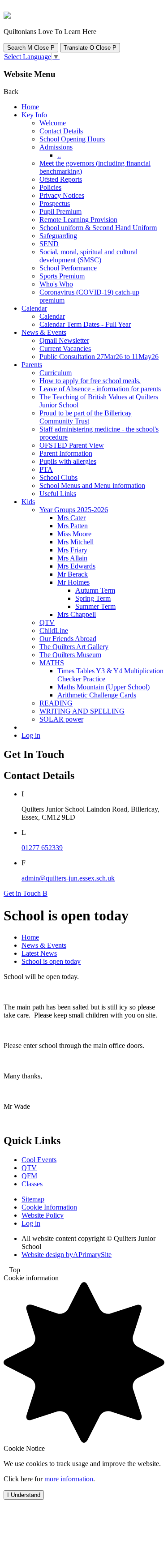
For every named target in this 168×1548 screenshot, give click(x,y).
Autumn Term (95, 590)
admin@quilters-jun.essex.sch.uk (68, 878)
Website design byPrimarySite (67, 1254)
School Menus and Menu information (92, 485)
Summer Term (95, 606)
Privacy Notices (61, 195)
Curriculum (55, 372)
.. (59, 155)
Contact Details (61, 131)
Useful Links (57, 493)
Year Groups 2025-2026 (73, 509)
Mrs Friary (72, 550)
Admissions (56, 147)
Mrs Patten (72, 526)
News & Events (44, 332)
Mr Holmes (73, 582)
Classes (32, 1184)
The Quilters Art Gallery (73, 646)
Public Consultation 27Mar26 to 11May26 (99, 356)
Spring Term (93, 598)
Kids (28, 501)
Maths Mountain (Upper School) (103, 687)
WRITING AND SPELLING (82, 711)
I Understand (23, 1495)
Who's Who (56, 284)
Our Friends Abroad (67, 638)
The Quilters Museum (70, 655)
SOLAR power (61, 719)
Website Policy (43, 1215)
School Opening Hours (72, 139)
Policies (50, 187)
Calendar (34, 308)
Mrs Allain (72, 558)
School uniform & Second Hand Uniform (98, 227)
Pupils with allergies (67, 461)
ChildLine (53, 630)
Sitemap (33, 1199)
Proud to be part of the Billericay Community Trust (85, 417)
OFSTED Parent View (71, 445)
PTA (46, 469)
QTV (47, 622)
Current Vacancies (65, 348)
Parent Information (65, 453)
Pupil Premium (60, 211)
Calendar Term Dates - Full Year (85, 324)
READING (56, 703)
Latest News (39, 953)
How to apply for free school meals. (90, 381)
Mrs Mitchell (75, 542)
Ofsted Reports (60, 179)
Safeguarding (58, 235)
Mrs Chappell (76, 614)
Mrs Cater (71, 518)
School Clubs (58, 477)
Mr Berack (72, 574)
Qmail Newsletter (64, 340)
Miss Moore (74, 534)
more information (68, 1479)
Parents (32, 364)
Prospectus (54, 203)
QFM (29, 1176)
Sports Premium (62, 276)
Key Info (34, 115)
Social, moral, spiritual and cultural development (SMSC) (88, 256)
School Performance (68, 268)
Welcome (52, 123)
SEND (49, 244)
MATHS (51, 663)
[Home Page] (7, 16)
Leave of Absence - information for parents (100, 389)
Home (30, 107)
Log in (31, 735)
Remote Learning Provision (78, 219)
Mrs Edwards (76, 566)
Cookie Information (49, 1207)
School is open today (51, 961)
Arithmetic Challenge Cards (96, 695)
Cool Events (39, 1159)
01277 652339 (42, 847)
